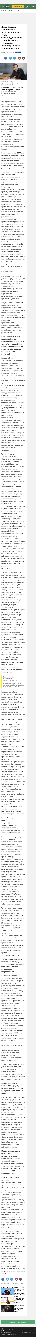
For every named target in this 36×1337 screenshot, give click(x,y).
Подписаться (17, 6)
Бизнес (3, 11)
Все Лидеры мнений (29, 1330)
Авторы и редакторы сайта (8, 1334)
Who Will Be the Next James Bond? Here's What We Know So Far (19, 1308)
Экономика (21, 11)
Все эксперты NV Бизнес (28, 1332)
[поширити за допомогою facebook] (5, 58)
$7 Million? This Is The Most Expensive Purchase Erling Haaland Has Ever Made (19, 1292)
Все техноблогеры (6, 1332)
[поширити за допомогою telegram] (14, 58)
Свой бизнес (13, 11)
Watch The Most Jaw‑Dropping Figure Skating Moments (19, 1300)
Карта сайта (8, 1330)
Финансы (29, 11)
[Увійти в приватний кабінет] (27, 6)
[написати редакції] (19, 58)
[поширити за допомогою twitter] (10, 58)
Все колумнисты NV (17, 1330)
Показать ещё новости (17, 1322)
